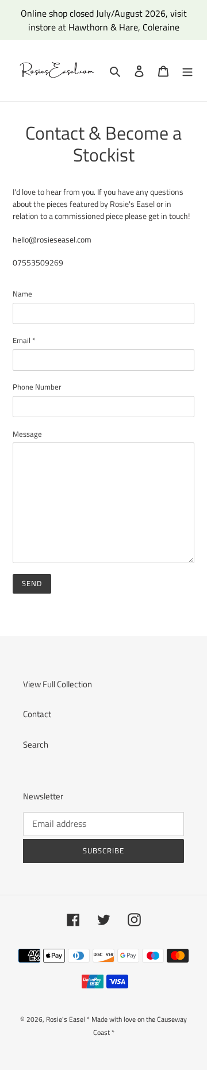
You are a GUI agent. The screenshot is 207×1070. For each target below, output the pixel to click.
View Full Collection (57, 684)
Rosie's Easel (65, 1019)
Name (22, 293)
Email (24, 340)
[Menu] (187, 71)
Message (27, 434)
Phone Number (37, 387)
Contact (37, 714)
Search (35, 744)
